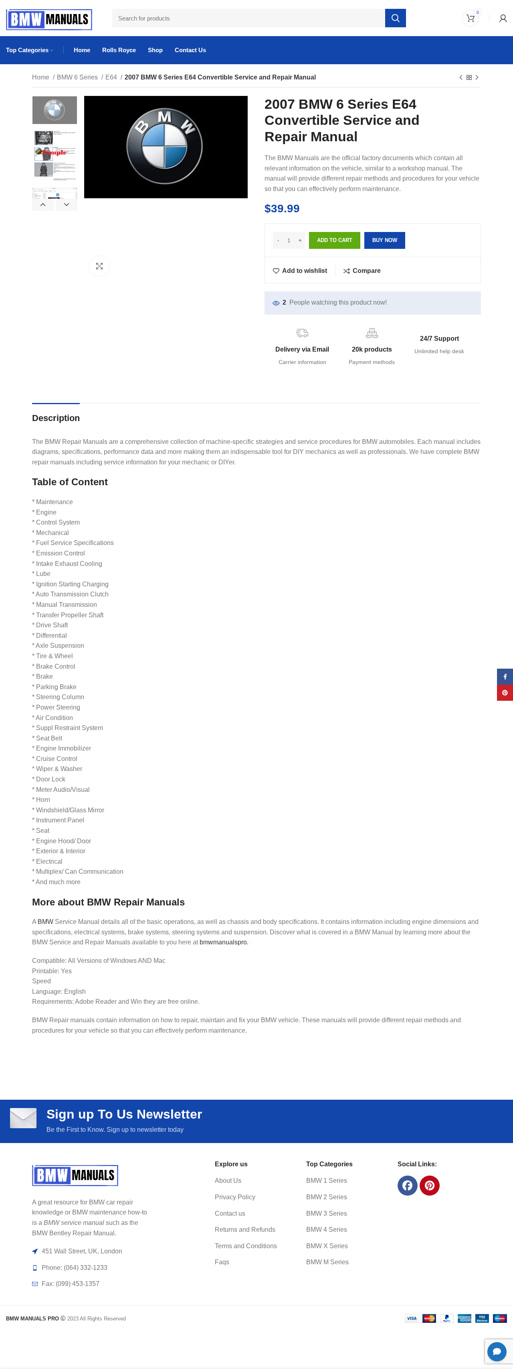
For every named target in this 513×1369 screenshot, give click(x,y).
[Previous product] (461, 78)
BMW (45, 921)
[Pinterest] (430, 1186)
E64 (112, 77)
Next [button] (66, 205)
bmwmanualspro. (224, 942)
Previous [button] (43, 205)
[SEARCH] (395, 18)
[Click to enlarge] (99, 266)
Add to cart (334, 240)
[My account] (503, 18)
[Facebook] (408, 1186)
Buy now (384, 240)
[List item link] (251, 1181)
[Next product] (477, 78)
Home (41, 77)
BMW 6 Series (78, 77)
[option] (54, 110)
